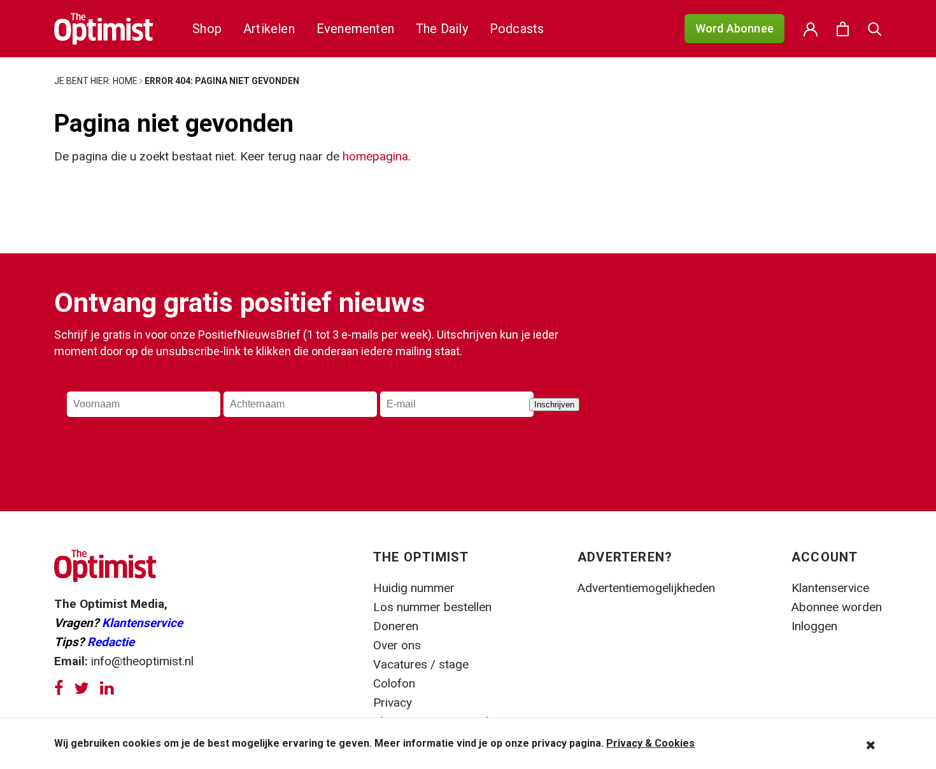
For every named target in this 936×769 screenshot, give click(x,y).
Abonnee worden (836, 607)
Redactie (110, 642)
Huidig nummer (414, 588)
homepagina (375, 156)
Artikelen (269, 28)
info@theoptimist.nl (142, 661)
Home (125, 81)
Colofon (394, 683)
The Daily (442, 28)
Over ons (397, 645)
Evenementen (355, 28)
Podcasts (517, 28)
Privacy (394, 702)
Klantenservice (142, 623)
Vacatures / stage (421, 664)
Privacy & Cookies (650, 743)
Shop (207, 28)
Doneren (395, 626)
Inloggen (814, 626)
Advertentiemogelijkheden (646, 588)
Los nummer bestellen (432, 607)
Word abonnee (734, 28)
